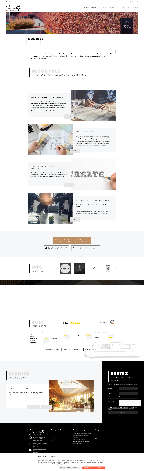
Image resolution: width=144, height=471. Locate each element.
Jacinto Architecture (10, 1)
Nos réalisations (125, 7)
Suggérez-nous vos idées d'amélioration (72, 349)
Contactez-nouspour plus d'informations (86, 248)
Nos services (103, 7)
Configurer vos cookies (69, 468)
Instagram (97, 436)
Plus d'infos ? (132, 385)
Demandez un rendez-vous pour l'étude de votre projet (72, 241)
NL (132, 1)
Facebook (96, 434)
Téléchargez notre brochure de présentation (80, 435)
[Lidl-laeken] (65, 268)
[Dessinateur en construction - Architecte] (93, 174)
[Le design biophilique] (71, 396)
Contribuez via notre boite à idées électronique (81, 441)
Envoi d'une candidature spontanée (94, 200)
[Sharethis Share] (137, 1)
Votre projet (113, 7)
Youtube (96, 438)
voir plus (32, 336)
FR (130, 1)
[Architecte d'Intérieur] (50, 139)
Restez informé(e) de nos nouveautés (79, 439)
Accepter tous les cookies (93, 468)
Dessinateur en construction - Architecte (47, 167)
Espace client (125, 1)
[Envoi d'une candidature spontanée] (50, 208)
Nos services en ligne (116, 1)
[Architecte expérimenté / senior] (93, 105)
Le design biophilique (19, 388)
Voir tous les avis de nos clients (91, 349)
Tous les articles (33, 407)
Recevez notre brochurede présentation (57, 248)
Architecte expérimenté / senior (47, 97)
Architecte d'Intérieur (87, 132)
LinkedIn (96, 432)
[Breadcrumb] (6, 2)
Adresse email (111, 388)
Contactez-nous (75, 437)
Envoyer (123, 413)
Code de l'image (111, 401)
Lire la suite (68, 116)
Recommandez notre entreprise (78, 443)
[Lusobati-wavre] (79, 268)
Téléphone (110, 393)
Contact (135, 7)
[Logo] (13, 8)
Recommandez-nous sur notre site (52, 349)
